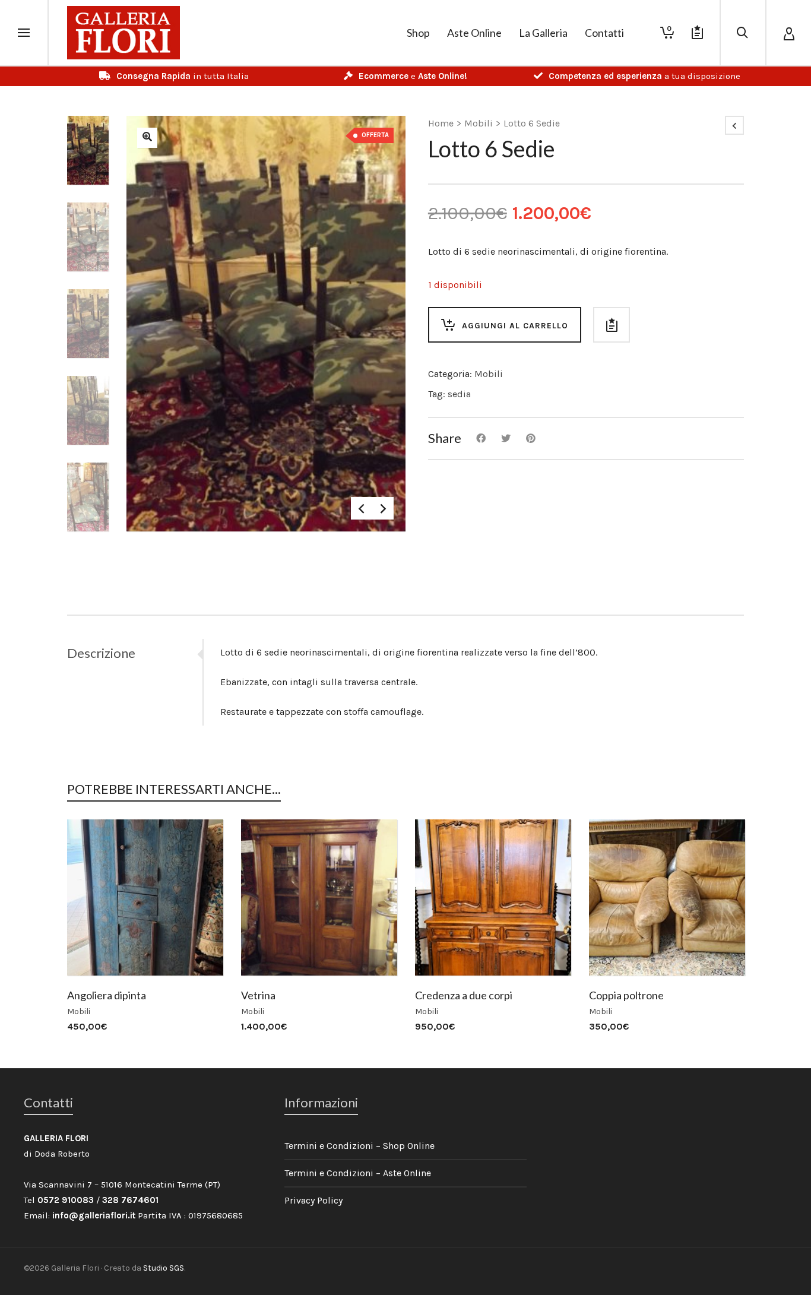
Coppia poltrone (626, 995)
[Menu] (24, 33)
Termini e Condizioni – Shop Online (359, 1145)
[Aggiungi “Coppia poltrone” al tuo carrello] (616, 948)
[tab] (134, 653)
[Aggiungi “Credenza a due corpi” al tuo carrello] (442, 948)
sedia (459, 394)
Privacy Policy (313, 1200)
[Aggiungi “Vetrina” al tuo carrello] (268, 948)
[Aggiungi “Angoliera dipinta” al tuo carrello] (94, 948)
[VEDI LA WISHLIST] (697, 32)
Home (441, 123)
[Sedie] (147, 138)
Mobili (478, 123)
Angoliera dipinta (106, 995)
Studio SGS (163, 1268)
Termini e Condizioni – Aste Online (357, 1173)
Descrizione (101, 653)
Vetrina (258, 995)
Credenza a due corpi (463, 995)
